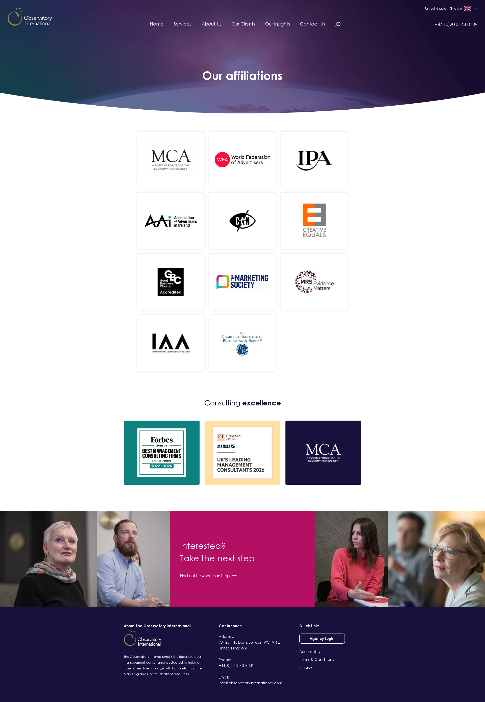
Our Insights (277, 24)
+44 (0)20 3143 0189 (456, 24)
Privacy (305, 667)
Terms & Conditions (316, 659)
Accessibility (310, 651)
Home (157, 24)
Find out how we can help (205, 575)
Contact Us (312, 24)
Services (182, 24)
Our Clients (243, 24)
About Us (212, 24)
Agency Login (322, 638)
